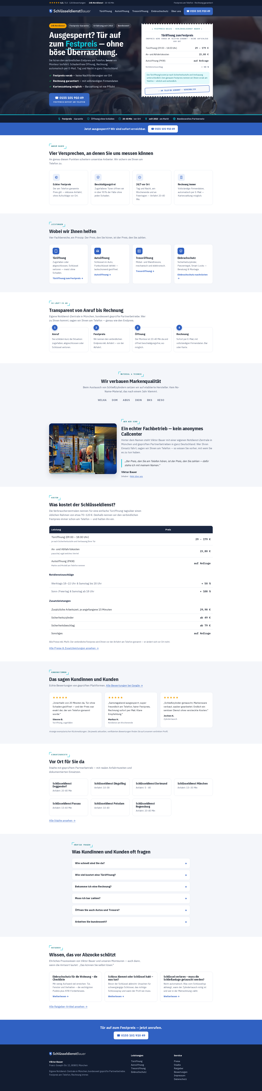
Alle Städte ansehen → (62, 820)
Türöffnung (105, 11)
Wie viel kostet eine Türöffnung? (95, 874)
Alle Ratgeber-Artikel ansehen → (68, 1006)
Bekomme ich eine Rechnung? (93, 886)
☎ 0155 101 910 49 (163, 129)
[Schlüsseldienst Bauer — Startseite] (70, 11)
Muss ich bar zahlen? (87, 898)
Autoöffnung (122, 11)
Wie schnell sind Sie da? (90, 863)
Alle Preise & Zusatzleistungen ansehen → (74, 648)
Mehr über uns (136, 476)
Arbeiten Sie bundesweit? (91, 921)
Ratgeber (178, 1068)
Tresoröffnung (140, 11)
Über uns (176, 11)
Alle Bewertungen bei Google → (124, 685)
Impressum (179, 1075)
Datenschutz (180, 1079)
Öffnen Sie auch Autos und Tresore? (97, 910)
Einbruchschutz (159, 11)
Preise (177, 1061)
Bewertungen (180, 1071)
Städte (177, 1064)
